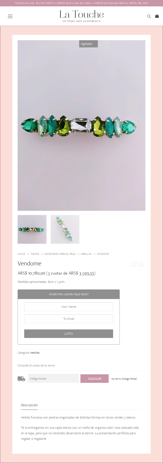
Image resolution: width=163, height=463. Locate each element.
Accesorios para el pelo (60, 254)
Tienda (35, 254)
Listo (69, 333)
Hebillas (86, 254)
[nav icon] (10, 15)
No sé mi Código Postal (124, 378)
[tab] (29, 405)
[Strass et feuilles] (141, 264)
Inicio (21, 254)
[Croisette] (133, 264)
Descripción (29, 405)
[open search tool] (149, 16)
